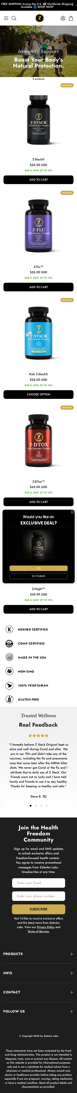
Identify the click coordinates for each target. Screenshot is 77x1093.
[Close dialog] (72, 512)
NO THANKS (38, 576)
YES (38, 568)
